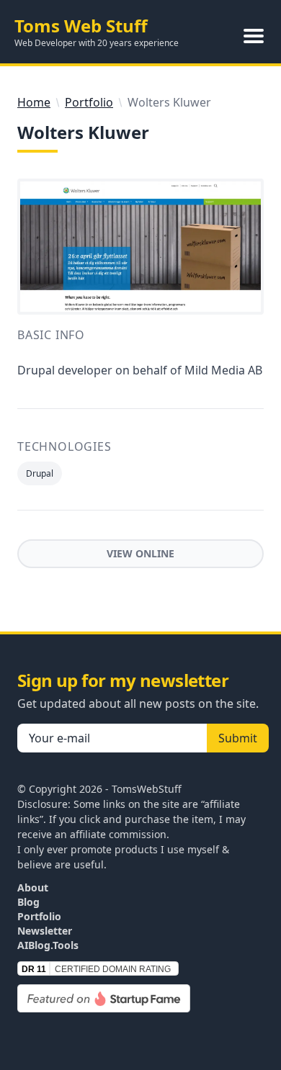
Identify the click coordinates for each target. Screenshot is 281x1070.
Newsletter (44, 931)
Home (33, 102)
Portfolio (89, 102)
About (32, 887)
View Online (140, 553)
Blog (28, 902)
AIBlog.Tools (48, 945)
